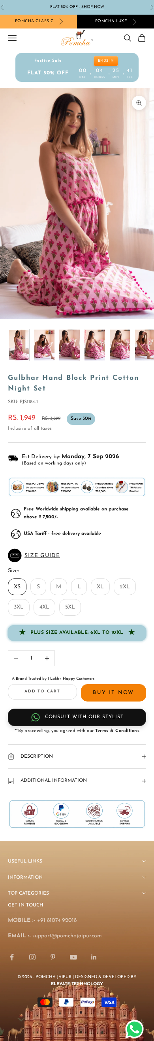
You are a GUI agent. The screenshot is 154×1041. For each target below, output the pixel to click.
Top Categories (28, 893)
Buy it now (113, 692)
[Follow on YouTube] (73, 957)
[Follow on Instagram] (32, 957)
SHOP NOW (92, 7)
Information (25, 877)
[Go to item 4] (95, 345)
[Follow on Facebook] (12, 957)
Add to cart (42, 691)
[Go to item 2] (44, 345)
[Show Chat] (136, 1029)
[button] (77, 555)
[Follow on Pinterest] (53, 957)
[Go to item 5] (120, 345)
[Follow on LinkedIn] (94, 957)
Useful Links (25, 861)
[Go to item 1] (19, 345)
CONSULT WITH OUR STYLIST (84, 717)
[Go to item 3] (69, 345)
